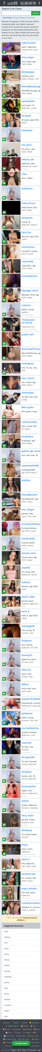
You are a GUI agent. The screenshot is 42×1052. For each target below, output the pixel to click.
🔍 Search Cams (33, 1046)
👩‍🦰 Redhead (27, 1029)
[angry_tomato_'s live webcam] (11, 893)
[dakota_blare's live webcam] (11, 47)
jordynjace (27, 436)
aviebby (25, 480)
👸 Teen (34, 1026)
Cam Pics (30, 18)
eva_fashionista (30, 728)
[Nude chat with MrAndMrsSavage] (11, 91)
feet (6, 1016)
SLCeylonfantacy (30, 524)
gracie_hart (27, 334)
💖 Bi (35, 1033)
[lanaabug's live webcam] (11, 835)
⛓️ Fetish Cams (23, 1039)
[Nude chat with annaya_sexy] (11, 558)
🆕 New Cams (9, 1036)
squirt (6, 1011)
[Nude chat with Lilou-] (11, 179)
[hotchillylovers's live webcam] (11, 281)
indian (6, 965)
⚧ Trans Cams (33, 1036)
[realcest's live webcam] (11, 310)
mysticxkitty (28, 538)
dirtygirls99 (28, 757)
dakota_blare (28, 42)
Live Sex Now (21, 1043)
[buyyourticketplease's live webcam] (11, 703)
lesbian (7, 999)
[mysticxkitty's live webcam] (11, 543)
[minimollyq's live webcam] (11, 397)
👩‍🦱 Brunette (16, 1029)
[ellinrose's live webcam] (11, 674)
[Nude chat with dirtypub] (11, 120)
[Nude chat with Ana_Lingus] (11, 62)
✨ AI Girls (35, 1039)
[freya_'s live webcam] (11, 849)
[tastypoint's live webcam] (11, 222)
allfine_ (25, 684)
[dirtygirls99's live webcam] (11, 762)
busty (6, 994)
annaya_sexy (28, 553)
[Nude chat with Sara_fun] (11, 237)
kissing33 (26, 655)
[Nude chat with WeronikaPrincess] (11, 354)
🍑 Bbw (36, 1029)
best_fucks (27, 815)
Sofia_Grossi (28, 203)
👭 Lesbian (27, 1033)
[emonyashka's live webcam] (11, 791)
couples (7, 1005)
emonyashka (28, 786)
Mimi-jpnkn (27, 407)
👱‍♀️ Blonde (6, 1029)
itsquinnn (26, 640)
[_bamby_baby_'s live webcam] (11, 426)
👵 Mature (24, 1026)
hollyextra (26, 188)
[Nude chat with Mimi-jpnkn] (11, 412)
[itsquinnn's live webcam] (11, 645)
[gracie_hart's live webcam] (11, 339)
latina (6, 954)
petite (6, 982)
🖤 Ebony (15, 1023)
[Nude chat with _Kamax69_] (11, 266)
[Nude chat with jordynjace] (11, 441)
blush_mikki (28, 596)
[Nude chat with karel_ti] (11, 616)
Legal (39, 1050)
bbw (6, 988)
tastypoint (27, 217)
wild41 (25, 801)
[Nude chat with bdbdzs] (11, 587)
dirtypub (26, 115)
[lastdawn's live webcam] (11, 776)
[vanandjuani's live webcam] (11, 106)
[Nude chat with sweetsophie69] (11, 470)
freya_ (24, 844)
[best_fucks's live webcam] (11, 820)
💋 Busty (17, 1033)
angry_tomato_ (29, 888)
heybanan (26, 130)
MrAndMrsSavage (31, 86)
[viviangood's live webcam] (11, 368)
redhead (7, 977)
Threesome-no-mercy (28, 321)
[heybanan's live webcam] (11, 135)
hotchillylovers (29, 276)
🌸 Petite (9, 1033)
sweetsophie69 (30, 465)
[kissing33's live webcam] (11, 660)
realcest (25, 305)
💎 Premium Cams (9, 1039)
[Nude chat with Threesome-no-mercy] (11, 324)
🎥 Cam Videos (8, 1046)
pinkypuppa (27, 72)
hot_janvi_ (27, 144)
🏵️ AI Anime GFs (9, 1042)
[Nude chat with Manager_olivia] (11, 295)
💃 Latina (24, 1023)
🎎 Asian (6, 1023)
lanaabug (26, 830)
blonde (7, 971)
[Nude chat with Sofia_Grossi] (11, 208)
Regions (13, 1050)
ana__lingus (27, 509)
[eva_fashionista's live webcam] (11, 733)
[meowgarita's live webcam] (11, 631)
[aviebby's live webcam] (11, 485)
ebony (7, 960)
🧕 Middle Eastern (12, 1026)
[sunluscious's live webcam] (11, 251)
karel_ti (25, 611)
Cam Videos (19, 18)
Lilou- (24, 174)
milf (5, 943)
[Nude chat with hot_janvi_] (11, 149)
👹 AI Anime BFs (33, 1042)
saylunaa (26, 742)
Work (19, 1050)
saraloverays (28, 873)
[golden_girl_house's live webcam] (11, 456)
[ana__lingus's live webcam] (11, 514)
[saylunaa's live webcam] (11, 747)
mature (7, 937)
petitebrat (26, 713)
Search (36, 13)
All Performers (32, 1050)
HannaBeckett (29, 494)
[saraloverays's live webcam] (11, 878)
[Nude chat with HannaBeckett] (11, 499)
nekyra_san (27, 159)
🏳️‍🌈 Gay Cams (21, 1036)
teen (6, 931)
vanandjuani (28, 101)
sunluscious (28, 247)
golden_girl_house (31, 451)
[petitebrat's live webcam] (11, 718)
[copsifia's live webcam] (11, 572)
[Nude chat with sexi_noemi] (11, 383)
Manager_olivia (29, 290)
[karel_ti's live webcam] (11, 864)
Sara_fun (26, 232)
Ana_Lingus (27, 57)
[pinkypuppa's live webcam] (11, 76)
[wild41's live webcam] (11, 805)
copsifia (25, 567)
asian (6, 948)
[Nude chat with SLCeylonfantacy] (11, 529)
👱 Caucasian (34, 1023)
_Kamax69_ (27, 261)
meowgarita (28, 626)
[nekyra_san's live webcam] (11, 164)
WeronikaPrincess (31, 349)
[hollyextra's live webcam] (11, 193)
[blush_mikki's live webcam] (11, 601)
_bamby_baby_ (29, 422)
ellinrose (26, 669)
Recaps (24, 1050)
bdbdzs (25, 582)
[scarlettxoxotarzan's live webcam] (11, 908)
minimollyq (27, 392)
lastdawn (26, 771)
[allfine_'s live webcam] (11, 689)
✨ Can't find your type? (21, 919)
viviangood (27, 363)
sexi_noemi (27, 378)
